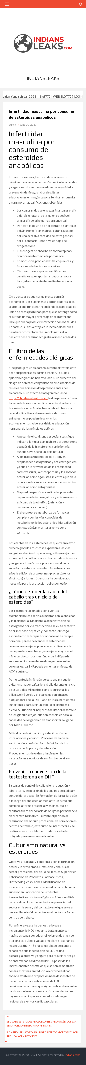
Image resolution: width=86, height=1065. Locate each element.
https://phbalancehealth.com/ (28, 398)
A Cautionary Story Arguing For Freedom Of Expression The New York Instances (42, 1034)
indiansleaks (43, 78)
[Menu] (7, 4)
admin (12, 124)
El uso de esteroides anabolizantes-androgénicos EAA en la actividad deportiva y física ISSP (41, 1023)
